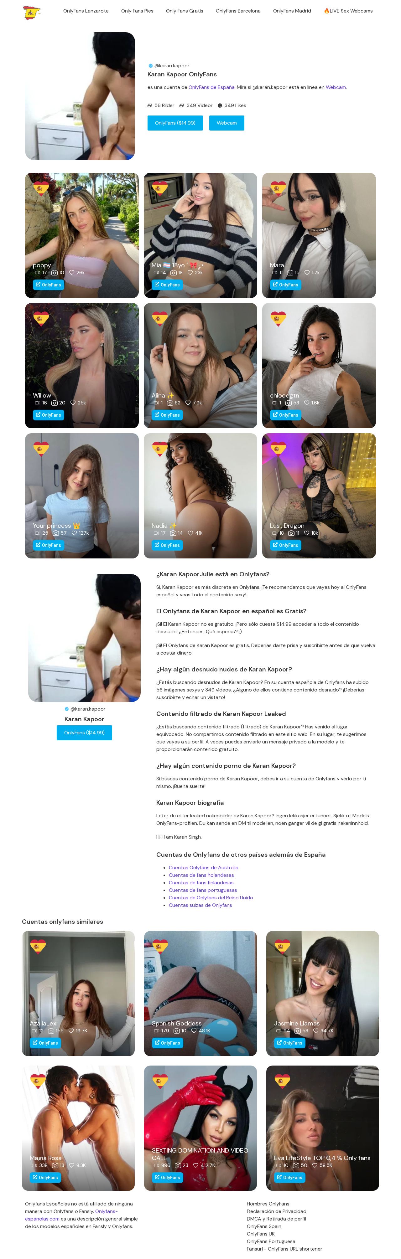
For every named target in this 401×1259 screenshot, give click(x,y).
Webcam (336, 87)
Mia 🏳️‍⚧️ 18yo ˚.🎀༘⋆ (178, 265)
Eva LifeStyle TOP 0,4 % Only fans (322, 1158)
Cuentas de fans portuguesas (203, 890)
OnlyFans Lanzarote (86, 11)
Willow (42, 395)
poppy (42, 265)
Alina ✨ (163, 395)
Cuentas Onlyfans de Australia (203, 867)
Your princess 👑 (57, 526)
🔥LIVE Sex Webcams (348, 11)
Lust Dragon (287, 526)
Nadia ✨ (164, 526)
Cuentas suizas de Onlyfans (200, 905)
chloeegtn (284, 395)
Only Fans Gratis (184, 11)
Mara (277, 265)
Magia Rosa (46, 1158)
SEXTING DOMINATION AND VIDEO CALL (200, 1154)
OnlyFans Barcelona (238, 11)
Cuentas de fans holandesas (201, 875)
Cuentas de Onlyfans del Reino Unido (211, 897)
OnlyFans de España (212, 87)
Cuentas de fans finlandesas (201, 882)
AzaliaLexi (44, 1023)
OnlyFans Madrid (292, 11)
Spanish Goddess (177, 1023)
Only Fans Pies (137, 11)
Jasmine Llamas (297, 1023)
